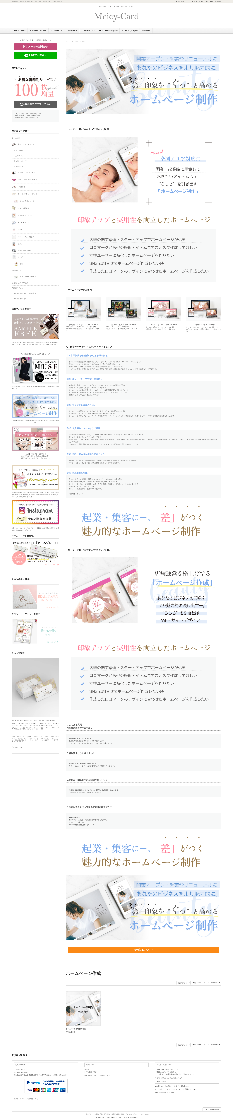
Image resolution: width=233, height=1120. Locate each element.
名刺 (21, 264)
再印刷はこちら (89, 31)
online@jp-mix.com (167, 1092)
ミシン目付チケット (26, 201)
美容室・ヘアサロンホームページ (83, 324)
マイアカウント (183, 2)
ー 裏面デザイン (19, 166)
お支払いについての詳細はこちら (26, 1099)
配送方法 (107, 1114)
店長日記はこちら (17, 747)
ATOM (146, 1114)
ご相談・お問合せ (214, 2)
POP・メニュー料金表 (25, 237)
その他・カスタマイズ (20, 283)
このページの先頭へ (212, 1109)
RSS (142, 1114)
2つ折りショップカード (26, 172)
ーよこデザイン (19, 151)
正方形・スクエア (20, 161)
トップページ (20, 31)
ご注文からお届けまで (109, 31)
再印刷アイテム (17, 288)
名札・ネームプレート (27, 276)
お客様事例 (73, 31)
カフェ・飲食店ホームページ (123, 324)
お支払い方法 (99, 1114)
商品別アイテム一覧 (38, 31)
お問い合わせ (89, 1114)
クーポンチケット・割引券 (27, 194)
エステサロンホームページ (203, 324)
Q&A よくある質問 (130, 31)
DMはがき (21, 187)
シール (20, 230)
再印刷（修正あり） (21, 299)
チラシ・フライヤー (24, 215)
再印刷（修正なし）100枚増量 (25, 293)
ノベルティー (16, 270)
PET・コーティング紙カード (28, 180)
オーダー (20, 257)
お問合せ (146, 31)
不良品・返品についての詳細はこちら (168, 1078)
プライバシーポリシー (132, 1114)
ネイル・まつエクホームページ (163, 324)
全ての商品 (16, 138)
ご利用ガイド (57, 31)
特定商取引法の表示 (118, 1114)
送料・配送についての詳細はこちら (97, 1076)
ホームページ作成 (78, 41)
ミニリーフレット (24, 223)
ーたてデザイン (19, 156)
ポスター (20, 244)
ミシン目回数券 (23, 208)
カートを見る (199, 2)
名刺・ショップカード (25, 144)
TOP (67, 41)
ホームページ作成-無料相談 (76, 1029)
